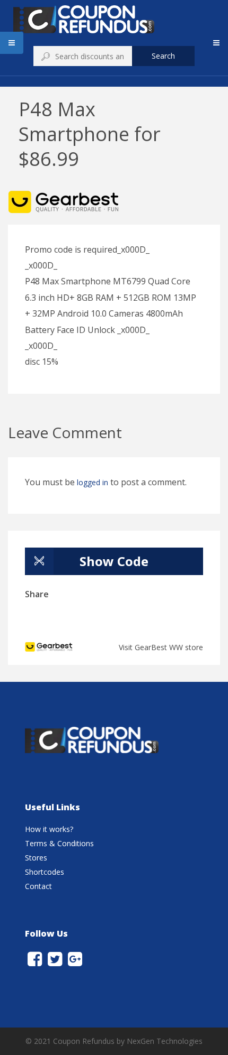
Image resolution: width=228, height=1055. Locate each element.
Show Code (114, 561)
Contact (38, 886)
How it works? (49, 829)
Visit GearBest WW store (161, 647)
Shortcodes (44, 872)
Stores (36, 858)
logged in (92, 482)
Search (163, 56)
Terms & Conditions (59, 843)
